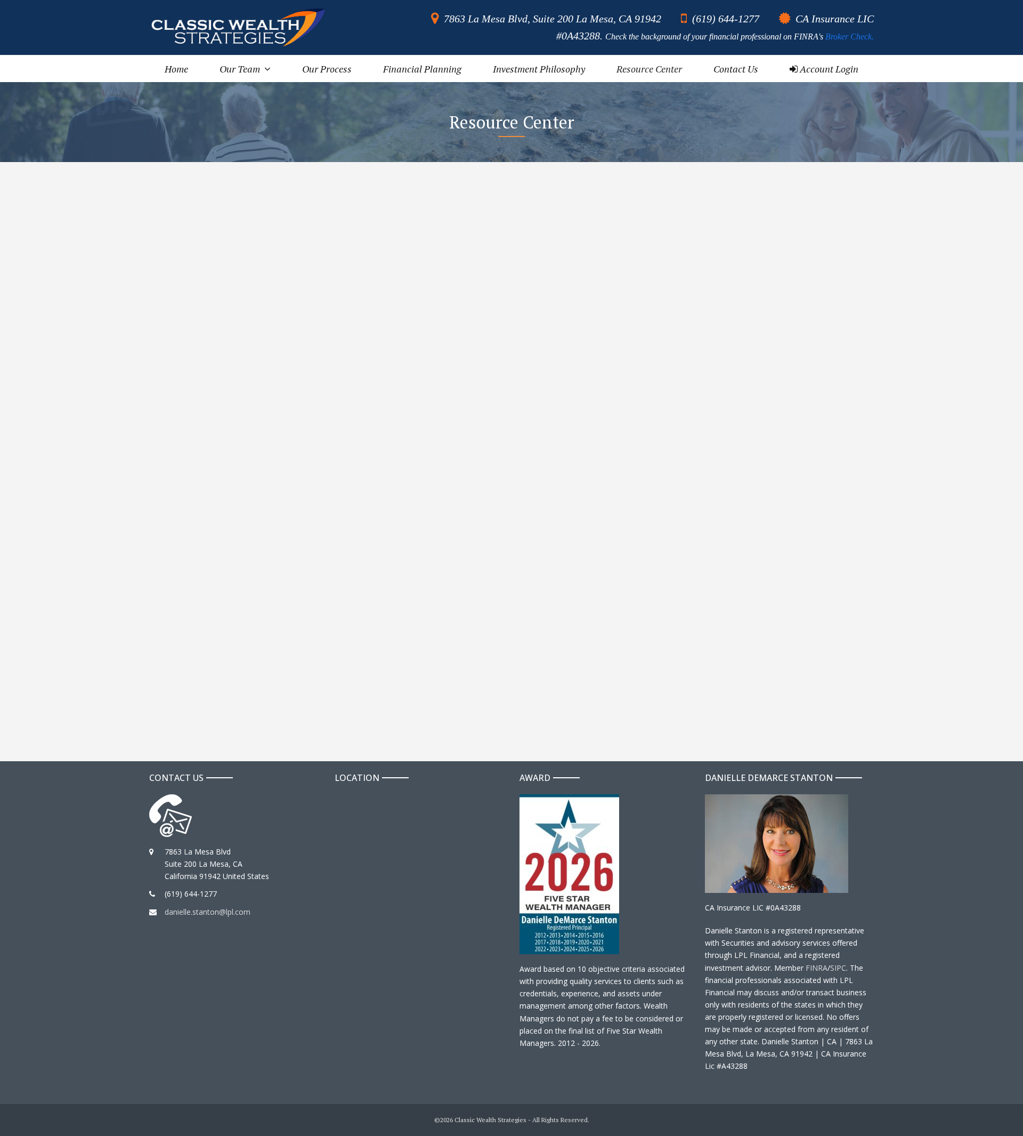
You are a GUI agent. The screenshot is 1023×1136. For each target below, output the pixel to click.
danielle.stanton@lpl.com (207, 912)
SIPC (838, 968)
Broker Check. (849, 36)
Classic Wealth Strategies (490, 1120)
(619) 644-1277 (725, 19)
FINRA (816, 968)
